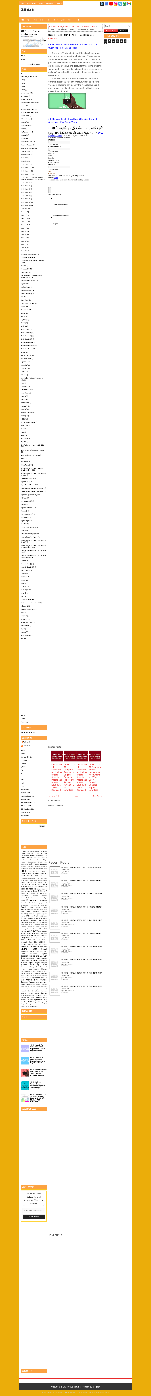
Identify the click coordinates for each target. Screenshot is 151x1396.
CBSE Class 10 (25, 168)
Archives (123, 31)
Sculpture (24, 577)
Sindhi (23, 583)
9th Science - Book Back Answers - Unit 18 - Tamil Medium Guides (81, 960)
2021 (22, 83)
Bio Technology (26, 132)
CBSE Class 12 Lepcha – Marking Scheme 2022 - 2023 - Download (32, 178)
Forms (41, 3)
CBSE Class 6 (25, 195)
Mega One (24, 425)
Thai (22, 629)
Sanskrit (23, 560)
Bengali (23, 122)
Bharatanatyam (26, 125)
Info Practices (25, 359)
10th (41, 20)
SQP (22, 596)
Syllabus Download (27, 609)
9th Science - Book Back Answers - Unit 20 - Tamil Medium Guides (81, 933)
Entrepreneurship (26, 293)
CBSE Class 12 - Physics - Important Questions (30, 32)
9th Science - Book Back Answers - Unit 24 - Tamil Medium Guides (81, 880)
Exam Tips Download (28, 303)
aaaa (22, 86)
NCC (22, 435)
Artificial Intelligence (27, 109)
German (23, 313)
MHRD (23, 429)
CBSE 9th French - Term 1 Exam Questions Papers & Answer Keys (37, 1084)
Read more (71, 872)
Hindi (22, 326)
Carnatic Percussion (27, 148)
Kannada (24, 365)
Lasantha (72, 1392)
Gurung (23, 323)
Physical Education (27, 508)
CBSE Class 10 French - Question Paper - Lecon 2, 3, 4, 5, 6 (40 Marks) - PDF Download (38, 1098)
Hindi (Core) (25, 329)
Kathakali (24, 375)
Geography (24, 310)
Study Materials (26, 599)
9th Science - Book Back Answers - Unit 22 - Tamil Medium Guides (81, 907)
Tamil (93, 26)
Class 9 (23, 251)
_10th (22, 783)
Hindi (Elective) (26, 339)
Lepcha (23, 396)
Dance (23, 266)
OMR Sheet (24, 462)
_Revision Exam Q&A (28, 802)
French (23, 306)
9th (49, 20)
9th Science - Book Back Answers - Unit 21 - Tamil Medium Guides (81, 920)
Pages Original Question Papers (31, 488)
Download (24, 269)
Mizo (22, 432)
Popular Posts (111, 31)
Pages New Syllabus (27, 485)
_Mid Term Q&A (26, 806)
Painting (23, 498)
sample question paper (28, 534)
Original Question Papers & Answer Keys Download (34, 951)
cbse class (24, 161)
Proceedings (25, 517)
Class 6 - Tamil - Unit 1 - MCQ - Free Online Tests (71, 34)
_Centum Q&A (25, 793)
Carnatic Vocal (25, 151)
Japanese (24, 362)
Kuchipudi (24, 386)
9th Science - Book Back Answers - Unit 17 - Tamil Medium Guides (81, 973)
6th (70, 20)
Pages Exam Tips (26, 478)
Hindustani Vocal (26, 349)
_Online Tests (25, 799)
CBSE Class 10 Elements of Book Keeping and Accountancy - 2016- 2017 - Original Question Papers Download (95, 777)
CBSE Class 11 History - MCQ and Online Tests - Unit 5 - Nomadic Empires (38, 1072)
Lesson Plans (25, 812)
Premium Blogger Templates (85, 1392)
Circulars (24, 212)
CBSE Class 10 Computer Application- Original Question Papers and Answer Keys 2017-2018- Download (57, 777)
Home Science (26, 355)
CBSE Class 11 (25, 171)
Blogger (37, 64)
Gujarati (23, 320)
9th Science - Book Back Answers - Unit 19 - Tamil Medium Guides (81, 946)
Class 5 (23, 238)
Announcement (26, 99)
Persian (23, 504)
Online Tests (83, 26)
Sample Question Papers (29, 537)
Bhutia (23, 129)
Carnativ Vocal (25, 155)
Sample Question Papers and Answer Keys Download (34, 982)
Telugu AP (24, 619)
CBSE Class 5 (25, 192)
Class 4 (23, 235)
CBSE (59, 26)
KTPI (22, 383)
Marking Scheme (26, 412)
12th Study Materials (27, 77)
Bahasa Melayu (26, 119)
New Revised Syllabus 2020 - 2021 (32, 450)
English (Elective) (26, 290)
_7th (22, 776)
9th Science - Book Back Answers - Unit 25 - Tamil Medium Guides (81, 867)
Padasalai (26, 742)
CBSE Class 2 (25, 182)
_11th (22, 786)
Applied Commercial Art (29, 102)
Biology (23, 135)
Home (22, 3)
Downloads (31, 3)
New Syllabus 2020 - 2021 (29, 455)
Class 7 (23, 244)
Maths (23, 416)
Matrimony (49, 3)
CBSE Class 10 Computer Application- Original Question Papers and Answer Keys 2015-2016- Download (82, 777)
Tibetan (23, 632)
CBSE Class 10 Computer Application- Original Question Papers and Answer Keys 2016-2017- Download (69, 777)
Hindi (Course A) (26, 332)
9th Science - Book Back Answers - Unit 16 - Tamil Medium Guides (81, 986)
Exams (59, 3)
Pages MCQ (25, 482)
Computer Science (27, 257)
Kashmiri (24, 368)
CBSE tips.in (27, 9)
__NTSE (23, 763)
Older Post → (97, 796)
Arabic (23, 106)
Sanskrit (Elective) (27, 567)
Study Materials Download (30, 603)
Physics (23, 511)
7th (63, 20)
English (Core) (25, 287)
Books (23, 138)
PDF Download (26, 501)
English (23, 284)
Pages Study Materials (28, 495)
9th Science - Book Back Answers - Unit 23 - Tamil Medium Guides (81, 894)
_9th (22, 770)
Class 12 (23, 225)
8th (56, 20)
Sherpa (23, 580)
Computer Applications (28, 254)
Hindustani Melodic (27, 342)
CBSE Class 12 (25, 174)
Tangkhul (24, 616)
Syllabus (23, 606)
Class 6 (66, 26)
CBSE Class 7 (25, 199)
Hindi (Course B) (26, 336)
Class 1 (23, 215)
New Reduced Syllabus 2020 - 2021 (32, 445)
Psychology (25, 521)
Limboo (23, 399)
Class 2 (23, 228)
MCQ (73, 26)
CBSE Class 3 (25, 186)
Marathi (23, 409)
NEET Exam (24, 438)
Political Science (26, 514)
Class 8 (23, 247)
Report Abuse (28, 732)
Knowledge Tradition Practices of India (32, 929)
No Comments (64, 873)
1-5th (78, 20)
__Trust (23, 767)
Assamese (24, 116)
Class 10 (23, 218)
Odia (22, 458)
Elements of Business (28, 280)
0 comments (52, 38)
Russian (23, 530)
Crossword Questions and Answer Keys (34, 898)
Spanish (23, 593)
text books (24, 626)
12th (28, 20)
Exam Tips (24, 300)
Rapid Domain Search (102, 1392)
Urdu (22, 638)
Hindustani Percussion (28, 345)
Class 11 (23, 221)
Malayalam (24, 403)
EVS (22, 297)
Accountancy (25, 93)
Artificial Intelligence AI (28, 112)
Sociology (24, 590)
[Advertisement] (75, 1116)
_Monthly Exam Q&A (27, 809)
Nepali (23, 442)
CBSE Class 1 (25, 164)
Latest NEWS (25, 390)
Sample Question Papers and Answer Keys (34, 979)
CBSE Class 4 (25, 189)
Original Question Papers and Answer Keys (34, 956)
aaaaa (23, 90)
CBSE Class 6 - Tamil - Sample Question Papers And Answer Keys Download (38, 1060)
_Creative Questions (27, 796)
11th (35, 20)
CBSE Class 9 (25, 205)
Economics (24, 272)
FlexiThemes (52, 1392)
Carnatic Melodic (26, 145)
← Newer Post (54, 796)
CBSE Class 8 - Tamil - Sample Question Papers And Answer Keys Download (38, 1047)
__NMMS (24, 760)
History (23, 352)
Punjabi (23, 524)
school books (25, 570)
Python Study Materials (28, 527)
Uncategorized (26, 635)
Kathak (23, 371)
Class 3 (23, 231)
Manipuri (24, 406)
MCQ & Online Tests (27, 422)
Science (23, 573)
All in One (24, 96)
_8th (22, 773)
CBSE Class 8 (25, 202)
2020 (22, 80)
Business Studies (26, 142)
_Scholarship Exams (27, 757)
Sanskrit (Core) (26, 564)
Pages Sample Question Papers (31, 491)
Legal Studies (25, 393)
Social (23, 586)
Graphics (24, 316)
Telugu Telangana (26, 622)
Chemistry (24, 208)
